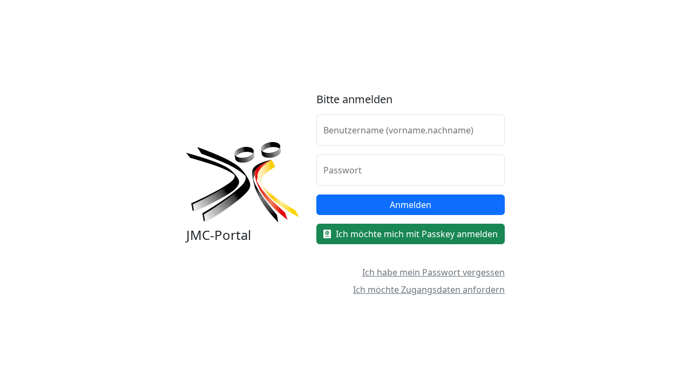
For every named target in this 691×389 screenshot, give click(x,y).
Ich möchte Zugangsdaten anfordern (429, 290)
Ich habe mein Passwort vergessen (433, 272)
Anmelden (410, 205)
